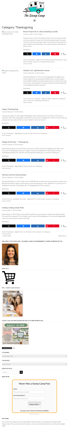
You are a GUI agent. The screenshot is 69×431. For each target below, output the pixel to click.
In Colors (33, 232)
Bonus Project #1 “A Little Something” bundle (40, 32)
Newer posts (6, 236)
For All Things (27, 232)
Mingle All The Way (23, 166)
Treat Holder (23, 199)
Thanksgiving (31, 59)
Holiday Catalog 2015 (52, 98)
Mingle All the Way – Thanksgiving (15, 142)
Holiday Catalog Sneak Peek (13, 208)
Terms (33, 414)
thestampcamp (51, 61)
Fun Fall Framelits (40, 199)
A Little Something (44, 59)
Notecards (60, 59)
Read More (26, 49)
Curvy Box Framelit (28, 133)
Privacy (37, 414)
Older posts (62, 236)
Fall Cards (30, 98)
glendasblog (54, 59)
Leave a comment (27, 63)
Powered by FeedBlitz (42, 410)
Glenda (40, 34)
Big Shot (20, 133)
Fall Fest (33, 199)
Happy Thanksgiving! (10, 109)
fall (50, 59)
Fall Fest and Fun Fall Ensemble (14, 175)
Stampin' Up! (36, 61)
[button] (34, 20)
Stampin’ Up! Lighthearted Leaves (36, 70)
